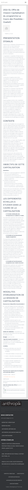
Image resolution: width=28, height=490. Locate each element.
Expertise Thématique (8, 422)
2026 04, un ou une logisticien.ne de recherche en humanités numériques (13, 463)
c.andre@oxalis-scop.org (9, 376)
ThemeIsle (19, 486)
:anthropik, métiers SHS (9, 429)
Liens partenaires (7, 435)
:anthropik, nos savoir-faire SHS (11, 432)
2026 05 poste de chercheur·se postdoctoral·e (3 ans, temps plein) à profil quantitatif (13, 446)
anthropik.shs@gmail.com (7, 418)
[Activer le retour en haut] (25, 487)
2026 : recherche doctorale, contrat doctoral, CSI (13, 455)
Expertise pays (6, 425)
